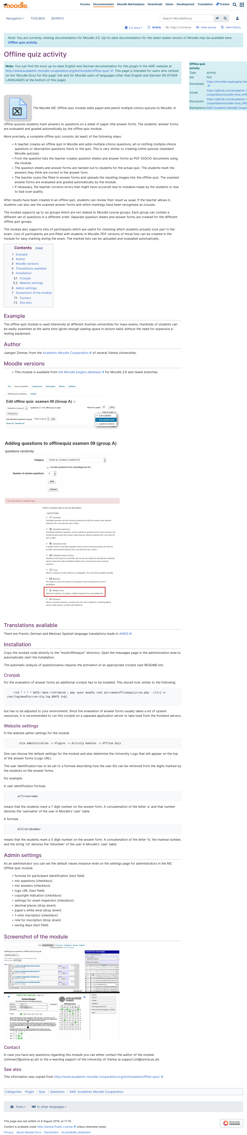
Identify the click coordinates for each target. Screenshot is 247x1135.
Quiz (42, 1092)
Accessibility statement (76, 1132)
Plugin (29, 1092)
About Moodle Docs (28, 1132)
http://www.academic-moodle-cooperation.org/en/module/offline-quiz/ (58, 71)
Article (156, 27)
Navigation (14, 18)
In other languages (50, 1107)
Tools (19, 1107)
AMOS (123, 633)
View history (233, 27)
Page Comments (180, 27)
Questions (57, 1092)
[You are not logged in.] (238, 18)
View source (208, 27)
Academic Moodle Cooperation (65, 353)
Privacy (8, 1132)
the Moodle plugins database (79, 372)
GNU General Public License (55, 1126)
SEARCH (57, 18)
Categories (13, 1092)
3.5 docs (133, 27)
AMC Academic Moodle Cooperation (96, 1092)
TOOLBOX (37, 18)
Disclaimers (51, 1132)
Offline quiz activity (22, 42)
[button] (241, 4)
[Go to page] (217, 18)
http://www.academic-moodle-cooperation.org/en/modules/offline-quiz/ (107, 1077)
